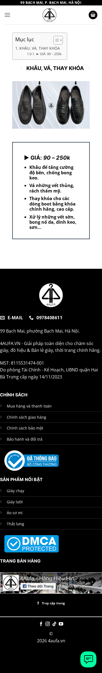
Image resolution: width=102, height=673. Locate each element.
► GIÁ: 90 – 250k (48, 54)
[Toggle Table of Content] (55, 40)
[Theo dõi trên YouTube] (61, 624)
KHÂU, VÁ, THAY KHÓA (39, 48)
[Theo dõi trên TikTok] (54, 624)
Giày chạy (15, 490)
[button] (7, 14)
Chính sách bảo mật (25, 428)
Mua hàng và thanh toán (29, 406)
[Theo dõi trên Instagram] (47, 624)
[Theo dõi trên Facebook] (41, 624)
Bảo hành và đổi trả (24, 439)
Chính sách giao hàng (26, 417)
